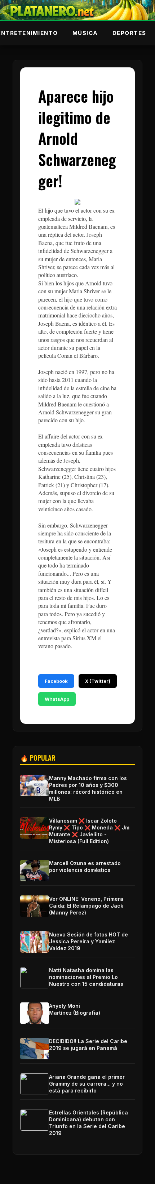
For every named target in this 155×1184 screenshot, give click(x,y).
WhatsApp (57, 699)
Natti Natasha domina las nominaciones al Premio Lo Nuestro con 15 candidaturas (86, 977)
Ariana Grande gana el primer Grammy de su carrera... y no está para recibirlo (87, 1084)
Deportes (129, 33)
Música (85, 33)
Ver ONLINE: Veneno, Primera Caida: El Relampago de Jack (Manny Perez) (86, 906)
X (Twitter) (97, 681)
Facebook (56, 681)
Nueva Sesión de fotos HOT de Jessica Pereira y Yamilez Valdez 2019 (88, 941)
